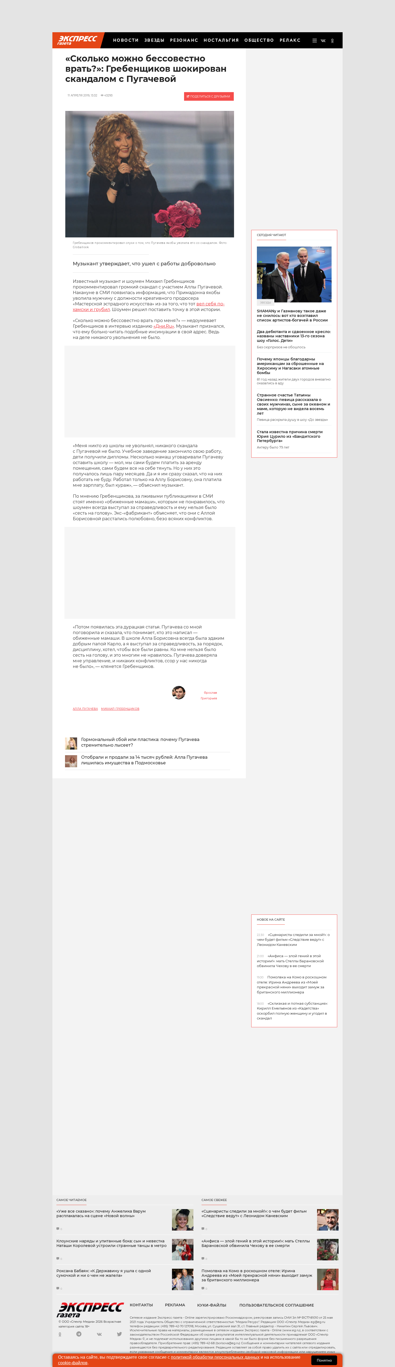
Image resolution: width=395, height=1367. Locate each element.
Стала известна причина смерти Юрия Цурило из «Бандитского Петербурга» (290, 436)
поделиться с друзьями (209, 96)
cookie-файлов (73, 1363)
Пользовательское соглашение (276, 1305)
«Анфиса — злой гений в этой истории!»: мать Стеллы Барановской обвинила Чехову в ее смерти (256, 1243)
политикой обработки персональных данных (215, 1357)
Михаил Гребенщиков (120, 709)
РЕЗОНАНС (184, 40)
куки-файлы (211, 1305)
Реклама (175, 1305)
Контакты (141, 1305)
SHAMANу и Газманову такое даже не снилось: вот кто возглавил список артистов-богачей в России (292, 315)
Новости (126, 40)
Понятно (324, 1360)
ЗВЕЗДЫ (155, 40)
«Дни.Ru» (163, 326)
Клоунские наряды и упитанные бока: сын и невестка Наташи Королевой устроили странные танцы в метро (111, 1243)
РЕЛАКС (290, 40)
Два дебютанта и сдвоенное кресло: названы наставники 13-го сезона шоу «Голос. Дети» (294, 336)
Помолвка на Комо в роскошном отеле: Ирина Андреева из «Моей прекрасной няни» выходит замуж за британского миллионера (257, 1275)
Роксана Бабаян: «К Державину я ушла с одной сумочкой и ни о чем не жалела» (103, 1273)
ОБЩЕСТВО (259, 40)
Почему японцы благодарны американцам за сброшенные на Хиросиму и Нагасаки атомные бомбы (290, 366)
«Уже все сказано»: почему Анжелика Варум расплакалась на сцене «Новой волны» (101, 1213)
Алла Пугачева (85, 709)
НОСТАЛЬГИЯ (221, 40)
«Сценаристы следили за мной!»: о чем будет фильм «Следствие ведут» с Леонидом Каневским (254, 1213)
